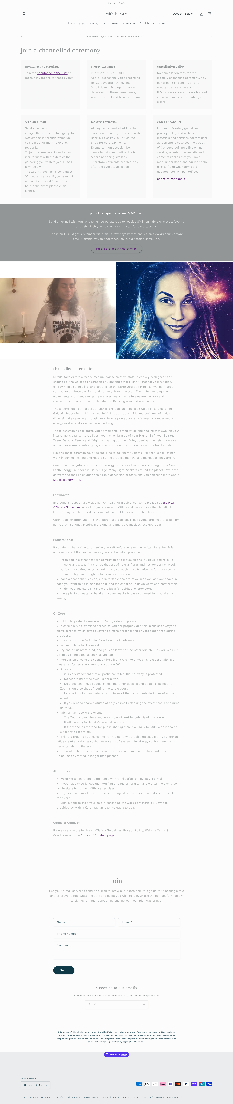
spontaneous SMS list (52, 73)
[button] (24, 14)
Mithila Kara (35, 1097)
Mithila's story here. (67, 479)
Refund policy (73, 1097)
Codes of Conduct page (97, 835)
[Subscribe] (144, 1004)
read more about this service (116, 248)
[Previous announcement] (21, 36)
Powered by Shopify (52, 1097)
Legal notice (171, 1097)
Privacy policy (91, 1097)
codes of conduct (169, 179)
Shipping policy (130, 1097)
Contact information (152, 1097)
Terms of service (110, 1097)
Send (63, 970)
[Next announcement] (211, 36)
